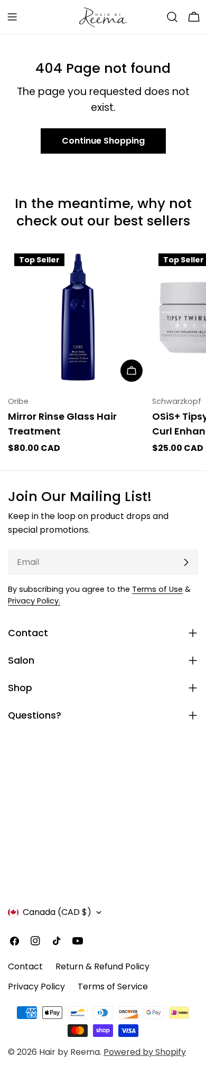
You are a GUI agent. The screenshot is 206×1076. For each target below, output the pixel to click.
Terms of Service (113, 986)
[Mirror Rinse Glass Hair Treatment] (78, 317)
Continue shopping (103, 141)
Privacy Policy (36, 986)
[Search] (172, 16)
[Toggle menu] (12, 16)
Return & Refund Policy (102, 966)
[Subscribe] (186, 562)
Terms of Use (157, 589)
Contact (25, 966)
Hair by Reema (69, 1052)
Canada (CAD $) (57, 912)
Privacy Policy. (34, 601)
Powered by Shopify (145, 1052)
